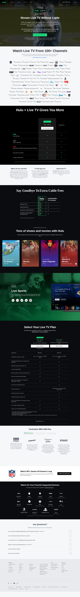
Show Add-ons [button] (39, 421)
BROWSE (10, 562)
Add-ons (19, 2)
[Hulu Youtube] (15, 583)
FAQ (31, 2)
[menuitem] (12, 2)
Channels (12, 2)
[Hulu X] (12, 583)
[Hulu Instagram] (17, 583)
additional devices (49, 487)
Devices (25, 2)
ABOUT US (64, 562)
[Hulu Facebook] (9, 583)
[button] (78, 44)
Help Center (43, 527)
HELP (52, 562)
